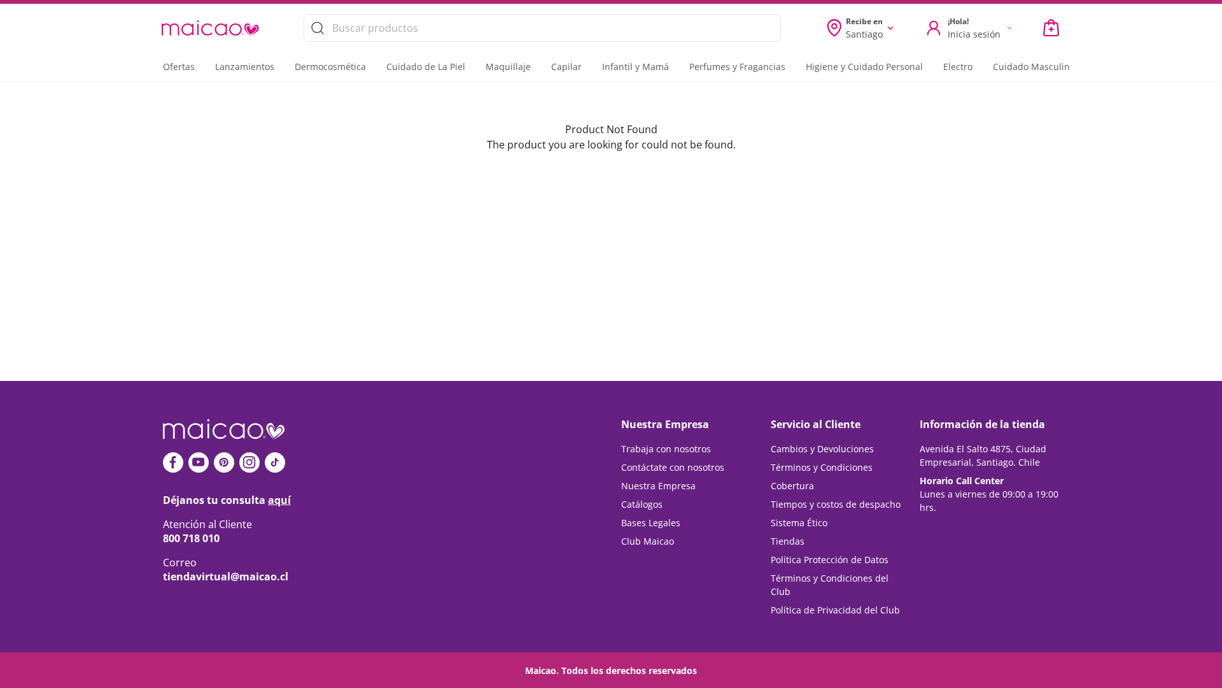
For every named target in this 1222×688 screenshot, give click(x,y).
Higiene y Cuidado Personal (864, 67)
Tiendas (787, 541)
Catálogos (642, 504)
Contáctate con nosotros (672, 467)
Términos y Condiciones (822, 467)
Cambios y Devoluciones (822, 449)
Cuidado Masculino (1034, 67)
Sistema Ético (799, 523)
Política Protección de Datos (829, 560)
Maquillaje (508, 67)
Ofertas (179, 67)
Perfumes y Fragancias (737, 67)
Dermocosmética (330, 67)
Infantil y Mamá (635, 67)
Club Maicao (647, 541)
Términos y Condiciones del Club (829, 585)
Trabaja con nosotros (666, 449)
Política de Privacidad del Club (835, 610)
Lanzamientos (244, 67)
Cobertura (792, 486)
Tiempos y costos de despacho (836, 504)
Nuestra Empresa (658, 486)
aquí (279, 500)
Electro (958, 67)
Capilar (566, 67)
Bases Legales (650, 523)
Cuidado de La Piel (425, 67)
